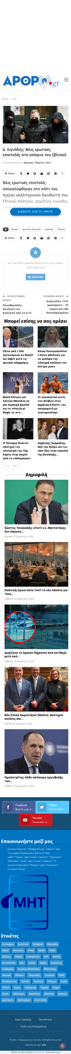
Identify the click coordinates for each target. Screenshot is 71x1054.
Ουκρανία (49, 975)
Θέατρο (56, 956)
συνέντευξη (40, 1000)
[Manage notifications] (62, 1046)
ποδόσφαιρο (24, 1000)
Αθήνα (5, 950)
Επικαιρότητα (33, 956)
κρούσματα (7, 1000)
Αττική (31, 950)
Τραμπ (56, 987)
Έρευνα (14, 229)
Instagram (38, 944)
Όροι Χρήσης (23, 1019)
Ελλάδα (18, 956)
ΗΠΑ (46, 956)
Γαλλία (52, 950)
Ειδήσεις (6, 956)
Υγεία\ (5, 994)
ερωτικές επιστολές (31, 229)
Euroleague (8, 944)
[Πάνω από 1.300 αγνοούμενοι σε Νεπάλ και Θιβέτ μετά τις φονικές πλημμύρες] (18, 337)
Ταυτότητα (45, 1019)
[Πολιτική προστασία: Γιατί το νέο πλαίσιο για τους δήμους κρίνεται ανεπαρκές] (36, 564)
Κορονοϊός (56, 963)
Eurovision (23, 944)
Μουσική (6, 975)
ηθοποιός (49, 994)
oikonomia (52, 944)
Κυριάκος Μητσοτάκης (29, 969)
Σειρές (17, 987)
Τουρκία (44, 987)
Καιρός (43, 963)
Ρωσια (64, 981)
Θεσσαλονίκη (8, 963)
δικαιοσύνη (34, 994)
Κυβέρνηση (7, 969)
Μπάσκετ (19, 975)
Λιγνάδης (49, 229)
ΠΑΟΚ (61, 975)
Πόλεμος (52, 981)
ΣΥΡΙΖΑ (5, 987)
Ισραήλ (32, 963)
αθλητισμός (18, 994)
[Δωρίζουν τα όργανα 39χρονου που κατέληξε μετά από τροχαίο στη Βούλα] (36, 627)
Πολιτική (25, 981)
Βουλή (41, 950)
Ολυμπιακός (34, 975)
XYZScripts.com (53, 1052)
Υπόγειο (61, 229)
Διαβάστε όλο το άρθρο (35, 211)
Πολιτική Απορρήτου (33, 1026)
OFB (44, 1045)
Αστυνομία (18, 950)
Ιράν (22, 963)
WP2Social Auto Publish (21, 1052)
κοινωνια (62, 994)
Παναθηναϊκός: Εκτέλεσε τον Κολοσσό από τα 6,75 (17, 309)
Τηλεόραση (30, 987)
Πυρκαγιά (38, 981)
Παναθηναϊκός (9, 981)
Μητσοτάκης (50, 969)
